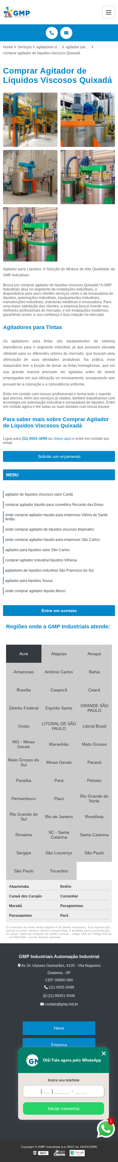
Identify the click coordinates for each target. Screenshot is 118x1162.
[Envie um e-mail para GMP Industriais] (66, 33)
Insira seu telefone (64, 1080)
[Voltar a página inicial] (17, 12)
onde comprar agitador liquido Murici (35, 591)
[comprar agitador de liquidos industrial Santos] (88, 120)
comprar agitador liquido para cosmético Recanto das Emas (54, 505)
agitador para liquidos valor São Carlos (37, 550)
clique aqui (62, 439)
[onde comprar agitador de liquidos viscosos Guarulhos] (88, 177)
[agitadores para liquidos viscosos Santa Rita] (30, 120)
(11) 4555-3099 (35, 439)
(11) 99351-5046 (61, 996)
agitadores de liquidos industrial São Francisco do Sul (49, 570)
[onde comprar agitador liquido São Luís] (30, 234)
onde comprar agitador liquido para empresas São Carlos (52, 540)
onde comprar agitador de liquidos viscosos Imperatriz (49, 529)
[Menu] (108, 12)
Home (59, 1028)
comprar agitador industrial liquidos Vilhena (41, 560)
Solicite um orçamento (59, 456)
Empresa (59, 1045)
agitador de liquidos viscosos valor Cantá (39, 494)
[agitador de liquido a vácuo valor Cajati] (30, 177)
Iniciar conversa (63, 1108)
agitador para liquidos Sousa (29, 581)
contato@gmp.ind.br (61, 1004)
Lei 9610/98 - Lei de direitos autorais (34, 937)
